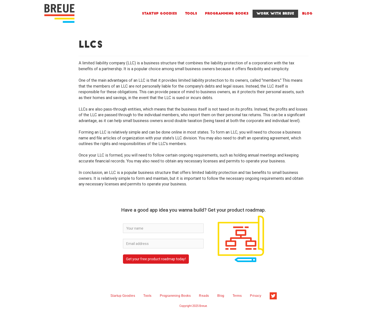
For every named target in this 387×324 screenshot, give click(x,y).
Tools (191, 13)
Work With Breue (275, 13)
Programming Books (227, 13)
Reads (204, 295)
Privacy (255, 295)
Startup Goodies (159, 13)
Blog (307, 13)
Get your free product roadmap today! (156, 259)
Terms (237, 295)
